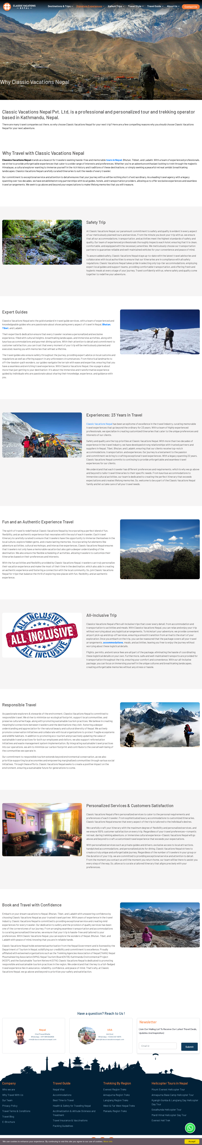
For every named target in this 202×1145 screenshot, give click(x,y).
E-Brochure (8, 1121)
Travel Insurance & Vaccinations (70, 1120)
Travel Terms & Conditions (16, 1111)
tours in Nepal (114, 159)
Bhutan (106, 324)
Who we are (8, 1089)
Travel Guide (154, 6)
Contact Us (191, 6)
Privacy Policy (9, 1105)
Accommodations (62, 1094)
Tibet (5, 328)
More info (108, 1141)
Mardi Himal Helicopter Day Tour (169, 1115)
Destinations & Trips (59, 6)
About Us (172, 6)
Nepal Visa (58, 1089)
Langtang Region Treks (115, 1100)
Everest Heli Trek (161, 1120)
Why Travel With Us (12, 1094)
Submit (189, 1046)
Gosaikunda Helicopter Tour (166, 1109)
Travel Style (134, 6)
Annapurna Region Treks (116, 1094)
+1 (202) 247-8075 (114, 1037)
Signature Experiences (89, 6)
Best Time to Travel (63, 1100)
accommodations (113, 642)
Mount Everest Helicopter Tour (168, 1089)
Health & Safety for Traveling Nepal (72, 1105)
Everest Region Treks (114, 1089)
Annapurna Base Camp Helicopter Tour (173, 1094)
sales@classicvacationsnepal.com (110, 1039)
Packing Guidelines (63, 1125)
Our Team (7, 1100)
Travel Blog (8, 1116)
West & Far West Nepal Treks (119, 1105)
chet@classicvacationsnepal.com (42, 1039)
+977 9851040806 (47, 1037)
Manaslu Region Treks (115, 1111)
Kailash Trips (115, 6)
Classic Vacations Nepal (99, 423)
